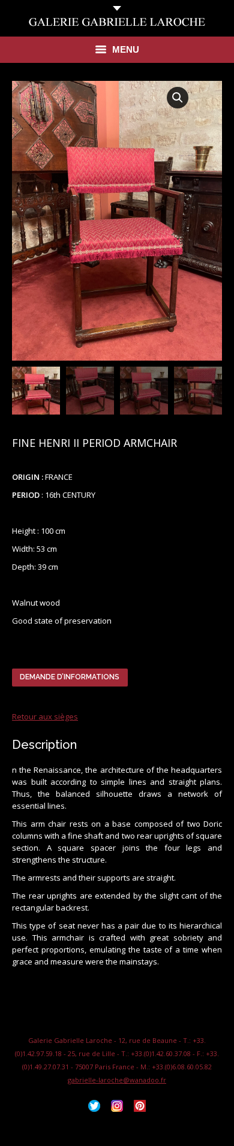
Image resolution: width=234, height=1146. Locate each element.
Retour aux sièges (45, 716)
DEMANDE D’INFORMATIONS (69, 677)
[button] (177, 97)
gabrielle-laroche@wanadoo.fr (117, 1079)
